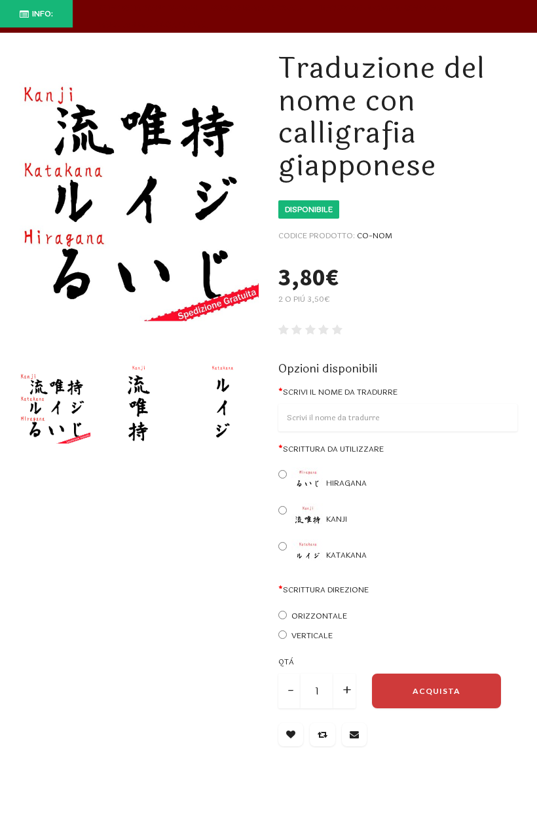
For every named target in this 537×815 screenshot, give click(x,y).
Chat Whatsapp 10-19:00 (148, 8)
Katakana (345, 555)
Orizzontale (319, 616)
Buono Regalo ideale (257, 8)
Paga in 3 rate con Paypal (153, 24)
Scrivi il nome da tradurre (340, 392)
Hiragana (345, 483)
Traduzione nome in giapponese (384, 8)
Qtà (286, 662)
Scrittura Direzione (326, 590)
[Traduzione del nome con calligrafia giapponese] (139, 201)
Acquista (436, 691)
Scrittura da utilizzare (333, 449)
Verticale (312, 636)
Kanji (335, 519)
